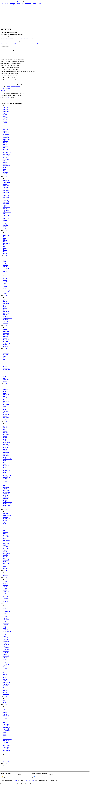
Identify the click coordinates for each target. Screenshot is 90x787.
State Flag (2, 90)
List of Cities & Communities (19, 43)
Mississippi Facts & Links (5, 88)
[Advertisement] (45, 16)
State (16, 780)
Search (38, 43)
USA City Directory (14, 1)
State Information (4, 43)
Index (6, 125)
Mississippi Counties (10, 41)
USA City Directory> (13, 86)
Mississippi (6, 97)
